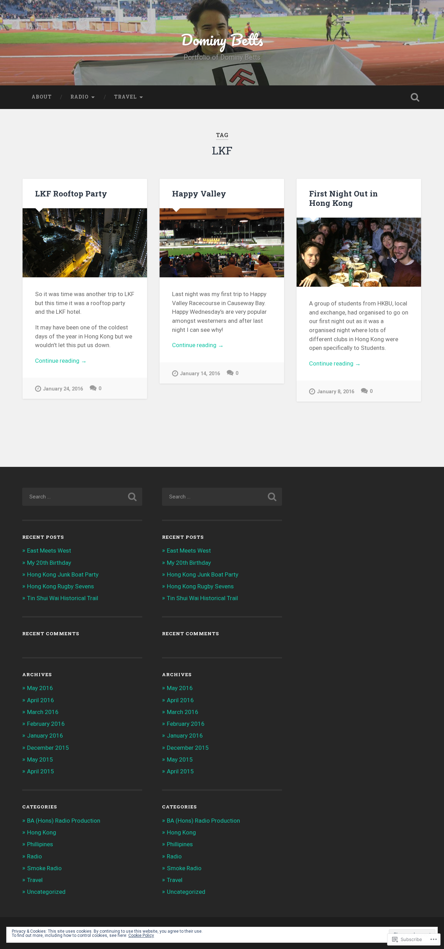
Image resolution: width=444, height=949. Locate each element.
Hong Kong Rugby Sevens (60, 586)
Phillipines (40, 844)
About (42, 97)
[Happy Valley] (222, 242)
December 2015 (48, 747)
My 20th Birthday (49, 562)
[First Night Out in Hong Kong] (359, 252)
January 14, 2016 (200, 374)
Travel (125, 97)
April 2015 (40, 771)
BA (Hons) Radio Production (63, 820)
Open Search (415, 97)
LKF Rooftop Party (71, 193)
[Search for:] (82, 497)
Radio (79, 97)
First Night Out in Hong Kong (343, 198)
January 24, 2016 (63, 389)
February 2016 (46, 723)
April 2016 (40, 700)
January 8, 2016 (335, 392)
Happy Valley (199, 193)
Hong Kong (41, 832)
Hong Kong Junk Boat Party (63, 574)
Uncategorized (46, 891)
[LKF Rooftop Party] (85, 242)
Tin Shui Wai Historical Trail (62, 598)
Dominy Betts (222, 39)
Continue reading (61, 361)
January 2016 (45, 735)
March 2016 (43, 711)
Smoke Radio (44, 868)
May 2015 (40, 759)
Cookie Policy (141, 935)
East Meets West (49, 550)
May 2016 (40, 688)
